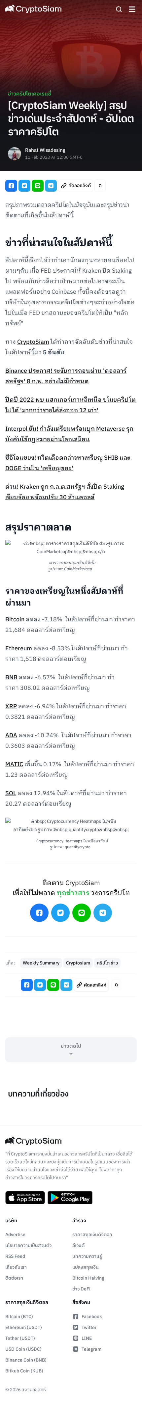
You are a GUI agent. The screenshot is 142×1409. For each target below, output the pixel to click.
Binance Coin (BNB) (26, 1360)
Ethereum (18, 649)
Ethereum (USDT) (23, 1327)
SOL (10, 794)
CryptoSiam (33, 342)
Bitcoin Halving (88, 1278)
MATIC (14, 765)
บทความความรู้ (87, 1256)
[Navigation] (132, 9)
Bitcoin (14, 620)
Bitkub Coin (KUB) (24, 1371)
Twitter (89, 1327)
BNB (11, 678)
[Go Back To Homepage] (33, 9)
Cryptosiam (78, 963)
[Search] (119, 9)
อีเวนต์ (78, 1245)
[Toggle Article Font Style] (100, 185)
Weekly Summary (41, 963)
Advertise (15, 1234)
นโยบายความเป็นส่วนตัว (28, 1245)
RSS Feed (15, 1256)
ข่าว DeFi (81, 1289)
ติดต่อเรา (14, 1278)
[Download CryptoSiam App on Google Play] (70, 1197)
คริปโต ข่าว (107, 963)
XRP (11, 707)
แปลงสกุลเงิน (85, 1267)
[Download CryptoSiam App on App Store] (25, 1197)
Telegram (91, 1349)
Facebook (92, 1316)
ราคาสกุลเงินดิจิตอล (92, 1234)
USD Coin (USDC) (23, 1349)
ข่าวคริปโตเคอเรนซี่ (29, 94)
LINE (87, 1338)
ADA (11, 736)
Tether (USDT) (20, 1338)
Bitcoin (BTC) (19, 1316)
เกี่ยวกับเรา (16, 1267)
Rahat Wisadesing (45, 150)
